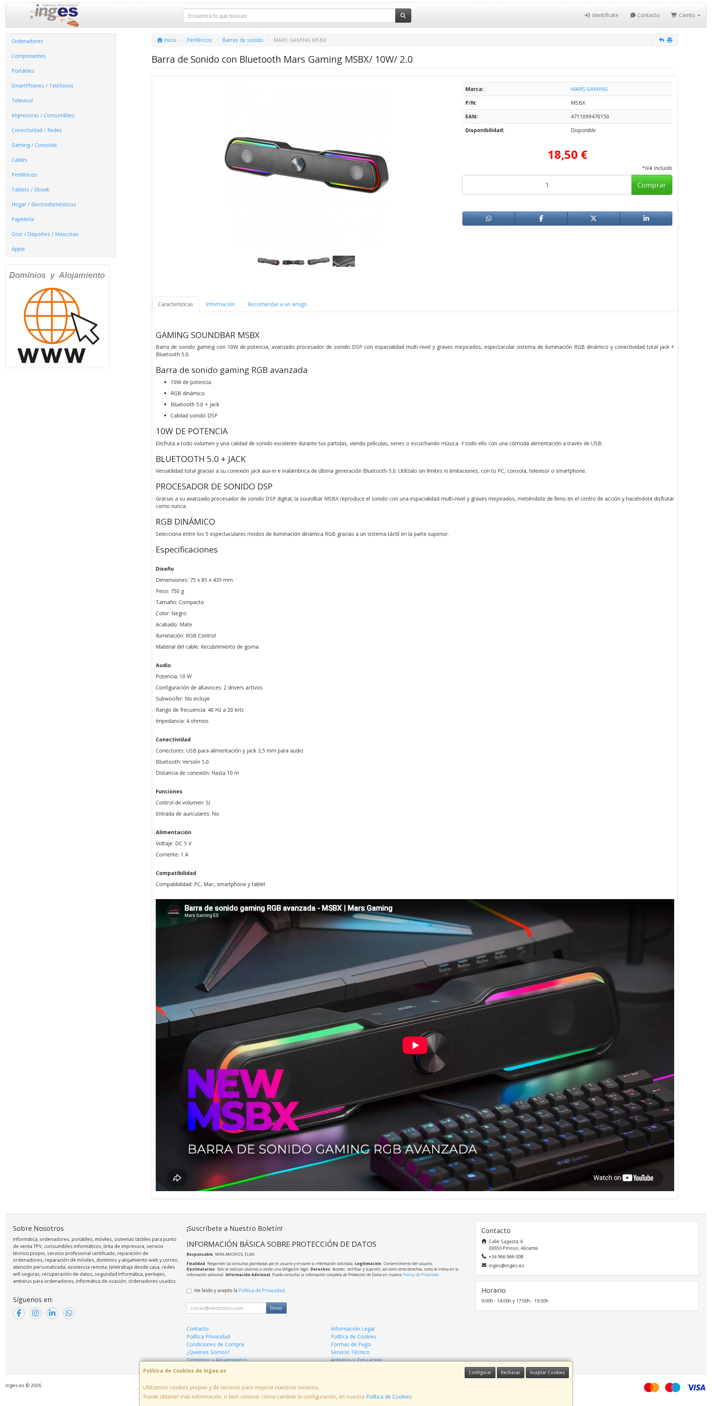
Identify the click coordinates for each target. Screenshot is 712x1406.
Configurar (480, 1372)
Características (175, 304)
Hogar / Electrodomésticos (43, 204)
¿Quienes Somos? (208, 1352)
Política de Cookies (389, 1396)
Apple (18, 248)
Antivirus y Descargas (356, 1359)
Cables (19, 159)
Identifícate (604, 15)
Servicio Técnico (350, 1352)
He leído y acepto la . (240, 1290)
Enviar (276, 1308)
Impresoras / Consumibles (43, 115)
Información (220, 304)
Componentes (28, 55)
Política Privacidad (208, 1336)
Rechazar (510, 1372)
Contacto (648, 15)
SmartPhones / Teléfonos (42, 85)
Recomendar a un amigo (277, 304)
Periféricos (24, 174)
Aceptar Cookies (547, 1372)
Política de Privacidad (421, 1274)
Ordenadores (27, 41)
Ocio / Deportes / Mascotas (45, 233)
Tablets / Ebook (30, 189)
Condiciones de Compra (215, 1344)
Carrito (687, 15)
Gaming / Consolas (34, 144)
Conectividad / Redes (36, 130)
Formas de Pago (351, 1344)
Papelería (22, 219)
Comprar (651, 184)
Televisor (22, 100)
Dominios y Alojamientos (217, 1359)
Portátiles (22, 70)
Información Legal (353, 1328)
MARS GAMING (589, 88)
